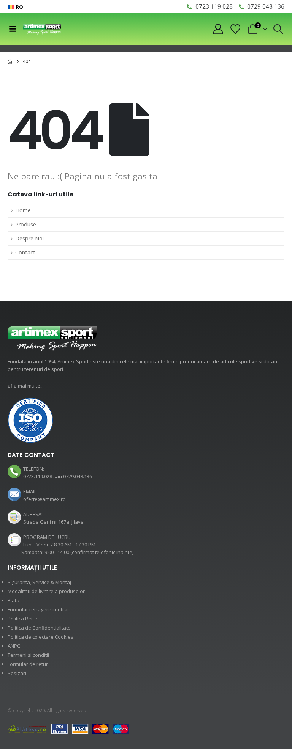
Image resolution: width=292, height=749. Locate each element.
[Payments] (68, 728)
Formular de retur (28, 664)
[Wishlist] (235, 29)
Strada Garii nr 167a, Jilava (53, 521)
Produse (25, 224)
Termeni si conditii (28, 655)
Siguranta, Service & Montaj (39, 582)
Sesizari (17, 673)
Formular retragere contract (39, 609)
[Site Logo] (42, 29)
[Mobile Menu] (12, 29)
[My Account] (218, 29)
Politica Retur (23, 618)
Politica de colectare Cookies (40, 636)
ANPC (14, 645)
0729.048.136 (77, 476)
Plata (13, 600)
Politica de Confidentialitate (39, 627)
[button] (278, 29)
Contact (25, 252)
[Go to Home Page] (10, 61)
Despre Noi (29, 238)
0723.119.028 (37, 476)
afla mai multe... (26, 385)
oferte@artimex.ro (44, 499)
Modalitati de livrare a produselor (46, 591)
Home (23, 210)
